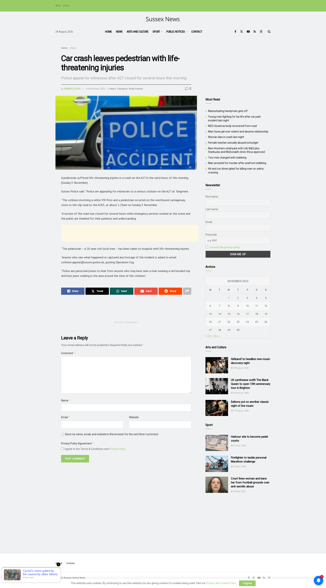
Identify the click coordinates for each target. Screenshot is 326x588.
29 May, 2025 (239, 491)
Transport (122, 88)
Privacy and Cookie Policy (221, 583)
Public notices (175, 31)
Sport (156, 31)
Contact (66, 5)
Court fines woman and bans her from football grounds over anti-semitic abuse (250, 482)
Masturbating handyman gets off (228, 111)
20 (210, 321)
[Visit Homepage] (163, 19)
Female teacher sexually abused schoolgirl (233, 142)
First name (211, 196)
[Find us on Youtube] (248, 31)
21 (219, 321)
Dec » (216, 336)
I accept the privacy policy (225, 247)
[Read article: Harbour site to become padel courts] (216, 443)
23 (238, 321)
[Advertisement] (129, 233)
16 (238, 313)
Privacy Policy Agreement (77, 443)
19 (265, 313)
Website (134, 417)
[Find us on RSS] (255, 31)
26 (265, 321)
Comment (68, 353)
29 (229, 329)
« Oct (209, 336)
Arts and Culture (137, 31)
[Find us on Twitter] (241, 31)
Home (108, 31)
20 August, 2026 (241, 393)
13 (210, 313)
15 (229, 313)
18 (256, 313)
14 (219, 313)
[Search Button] (269, 31)
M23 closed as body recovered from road (232, 125)
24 (247, 321)
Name (66, 400)
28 (219, 329)
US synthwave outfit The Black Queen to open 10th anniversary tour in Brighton (250, 384)
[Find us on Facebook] (235, 31)
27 (210, 329)
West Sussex (136, 88)
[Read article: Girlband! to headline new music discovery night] (216, 365)
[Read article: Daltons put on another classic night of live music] (216, 408)
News (119, 31)
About (58, 5)
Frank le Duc (72, 88)
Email (65, 417)
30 (238, 329)
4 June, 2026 (239, 445)
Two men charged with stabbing (227, 157)
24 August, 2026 (241, 368)
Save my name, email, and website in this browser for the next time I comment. (112, 434)
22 (229, 321)
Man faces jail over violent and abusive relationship (238, 131)
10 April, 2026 (239, 466)
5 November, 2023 (95, 88)
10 (247, 305)
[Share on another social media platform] (187, 291)
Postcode (211, 234)
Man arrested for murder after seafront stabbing (237, 163)
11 (256, 305)
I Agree (247, 583)
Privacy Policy (117, 448)
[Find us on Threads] (261, 31)
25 (256, 321)
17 (247, 313)
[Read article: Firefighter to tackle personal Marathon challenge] (216, 464)
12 (265, 305)
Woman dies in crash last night (226, 137)
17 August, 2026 (241, 411)
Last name (211, 209)
